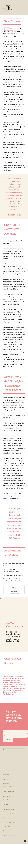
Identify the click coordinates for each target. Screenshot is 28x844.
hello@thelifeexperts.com (9, 835)
